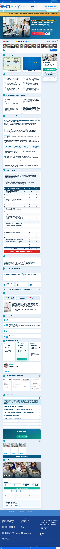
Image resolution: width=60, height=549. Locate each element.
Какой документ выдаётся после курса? (11, 415)
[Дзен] (23, 491)
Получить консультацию (39, 33)
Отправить (53, 49)
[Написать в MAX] (46, 33)
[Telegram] (14, 491)
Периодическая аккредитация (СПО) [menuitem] (7, 521)
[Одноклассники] (16, 491)
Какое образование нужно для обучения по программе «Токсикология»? (18, 409)
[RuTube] (21, 491)
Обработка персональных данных (44, 542)
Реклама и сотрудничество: (25, 542)
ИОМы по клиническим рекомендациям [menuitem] (8, 532)
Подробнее (6, 371)
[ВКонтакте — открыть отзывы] (31, 42)
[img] (29, 188)
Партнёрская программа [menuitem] (25, 520)
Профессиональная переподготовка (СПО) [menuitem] (8, 526)
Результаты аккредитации (39, 1)
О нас (11, 1)
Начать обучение (41, 11)
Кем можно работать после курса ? (13, 406)
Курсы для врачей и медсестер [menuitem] (26, 522)
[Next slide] (39, 384)
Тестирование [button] (32, 11)
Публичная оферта (54, 542)
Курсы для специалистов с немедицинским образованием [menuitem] (11, 533)
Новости (29, 1)
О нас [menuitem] (22, 526)
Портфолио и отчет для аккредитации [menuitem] (8, 520)
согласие (43, 547)
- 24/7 (43, 529)
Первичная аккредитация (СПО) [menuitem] (7, 528)
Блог (32, 1)
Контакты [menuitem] (22, 532)
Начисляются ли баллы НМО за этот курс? (12, 421)
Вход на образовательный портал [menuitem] (26, 533)
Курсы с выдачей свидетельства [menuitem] (7, 534)
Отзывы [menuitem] (22, 528)
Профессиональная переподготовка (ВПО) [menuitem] (8, 527)
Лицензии (15, 1)
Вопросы (54, 41)
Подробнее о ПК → (30, 14)
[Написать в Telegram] (49, 33)
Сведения (24, 1)
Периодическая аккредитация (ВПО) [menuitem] (7, 522)
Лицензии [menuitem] (22, 527)
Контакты (47, 1)
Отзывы (20, 1)
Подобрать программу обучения (22, 456)
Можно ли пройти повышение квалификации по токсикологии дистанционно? (19, 412)
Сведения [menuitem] (22, 534)
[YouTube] (18, 491)
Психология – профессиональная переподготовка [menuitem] (9, 537)
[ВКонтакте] (12, 491)
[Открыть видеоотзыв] (5, 46)
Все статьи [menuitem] (22, 531)
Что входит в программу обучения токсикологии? (13, 418)
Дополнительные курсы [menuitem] (6, 539)
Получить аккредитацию (23, 11)
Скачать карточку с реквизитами (13, 505)
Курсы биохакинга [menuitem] (5, 538)
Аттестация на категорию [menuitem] (6, 531)
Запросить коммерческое (35, 358)
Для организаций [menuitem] (23, 521)
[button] (7, 307)
